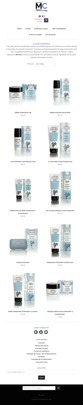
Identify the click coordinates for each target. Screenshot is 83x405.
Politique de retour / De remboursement (41, 354)
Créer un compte (35, 34)
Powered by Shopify (41, 402)
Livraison (41, 356)
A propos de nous (41, 348)
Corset (27, 29)
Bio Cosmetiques (59, 29)
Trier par (30, 64)
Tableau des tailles (41, 345)
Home (19, 29)
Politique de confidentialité (41, 359)
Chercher (41, 343)
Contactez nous (41, 362)
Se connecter (50, 34)
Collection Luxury (41, 29)
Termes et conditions (41, 351)
